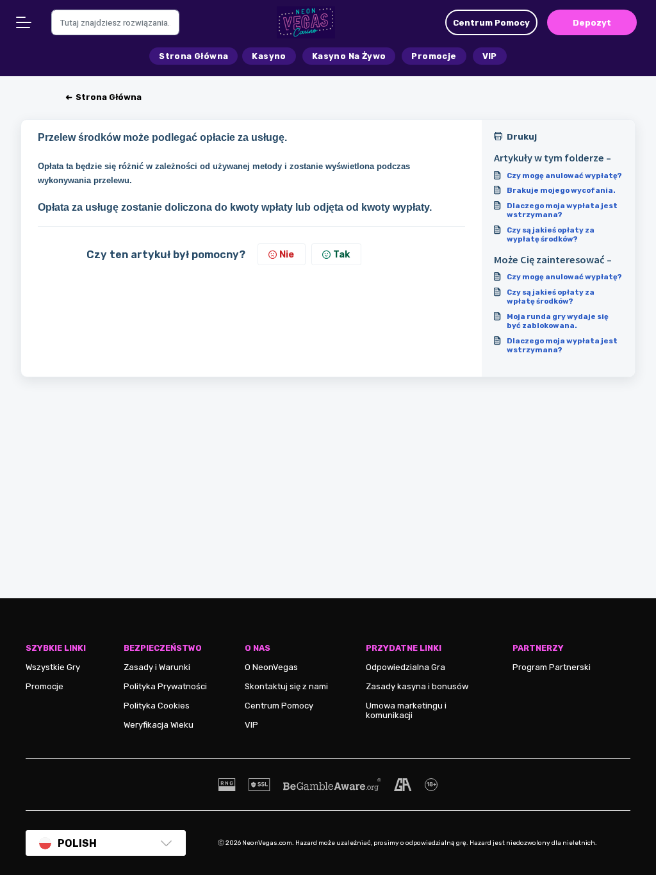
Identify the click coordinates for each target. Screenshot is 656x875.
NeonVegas (275, 667)
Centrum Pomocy (279, 705)
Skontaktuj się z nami (286, 686)
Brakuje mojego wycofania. (561, 190)
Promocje (44, 686)
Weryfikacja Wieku (158, 725)
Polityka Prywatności (165, 686)
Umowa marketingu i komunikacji (406, 710)
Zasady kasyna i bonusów (417, 686)
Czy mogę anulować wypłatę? (564, 175)
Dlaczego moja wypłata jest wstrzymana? (562, 210)
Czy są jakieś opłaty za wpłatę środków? (550, 297)
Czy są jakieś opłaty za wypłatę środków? (550, 234)
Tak (341, 254)
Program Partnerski (551, 667)
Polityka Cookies (157, 705)
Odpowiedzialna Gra (405, 667)
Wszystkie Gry (53, 667)
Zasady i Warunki (157, 667)
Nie (286, 254)
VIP (251, 725)
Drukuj (522, 137)
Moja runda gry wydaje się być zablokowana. (558, 321)
